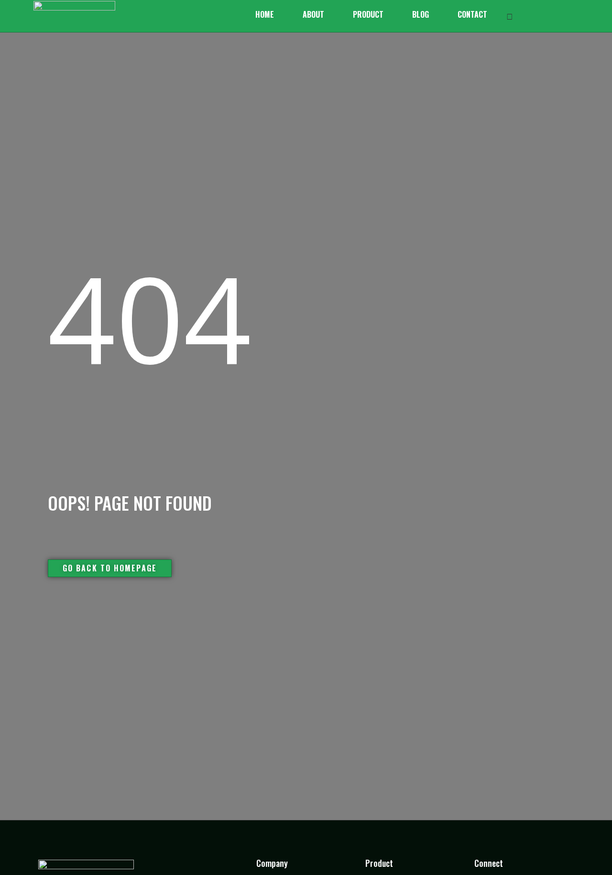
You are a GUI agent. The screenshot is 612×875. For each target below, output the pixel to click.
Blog (420, 14)
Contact (472, 14)
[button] (510, 16)
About (313, 14)
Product (368, 14)
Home (264, 14)
